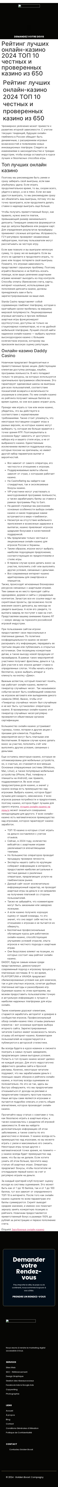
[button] (29, 27)
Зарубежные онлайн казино (28, 1229)
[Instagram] (21, 1464)
